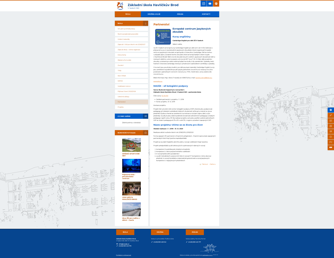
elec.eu (209, 78)
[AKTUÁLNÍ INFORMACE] (331, 120)
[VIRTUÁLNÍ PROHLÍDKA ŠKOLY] (331, 142)
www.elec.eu (157, 81)
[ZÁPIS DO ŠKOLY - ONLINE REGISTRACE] (331, 110)
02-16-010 (165, 96)
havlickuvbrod (200, 78)
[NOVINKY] (331, 115)
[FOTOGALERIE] (331, 136)
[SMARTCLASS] (331, 147)
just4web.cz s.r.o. (207, 255)
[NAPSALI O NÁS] (331, 126)
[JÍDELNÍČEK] (331, 131)
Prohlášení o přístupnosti (123, 255)
